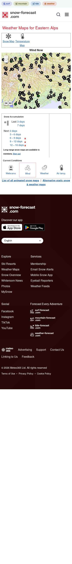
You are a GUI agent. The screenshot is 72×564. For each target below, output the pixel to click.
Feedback (28, 357)
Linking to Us (9, 357)
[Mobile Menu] (67, 14)
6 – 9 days (15, 137)
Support (41, 350)
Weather (44, 173)
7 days (21, 125)
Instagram (7, 317)
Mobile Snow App (42, 275)
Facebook (7, 311)
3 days (21, 121)
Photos (5, 286)
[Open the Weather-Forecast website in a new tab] (49, 3)
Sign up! (17, 153)
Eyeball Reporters (42, 280)
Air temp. (61, 173)
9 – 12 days (16, 141)
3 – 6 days (15, 134)
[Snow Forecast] (18, 14)
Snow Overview (11, 275)
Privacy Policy (26, 373)
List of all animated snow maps (20, 180)
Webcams (11, 173)
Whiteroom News (12, 280)
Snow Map (8, 41)
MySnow (6, 292)
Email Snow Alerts (42, 269)
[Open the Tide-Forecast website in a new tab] (36, 3)
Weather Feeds (40, 286)
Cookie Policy (44, 373)
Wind (27, 173)
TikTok (5, 322)
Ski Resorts (8, 264)
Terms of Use (8, 373)
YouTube (7, 328)
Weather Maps (10, 269)
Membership (38, 264)
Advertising (25, 350)
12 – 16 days (17, 145)
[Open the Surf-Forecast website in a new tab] (6, 3)
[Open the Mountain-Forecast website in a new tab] (21, 3)
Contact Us (57, 350)
